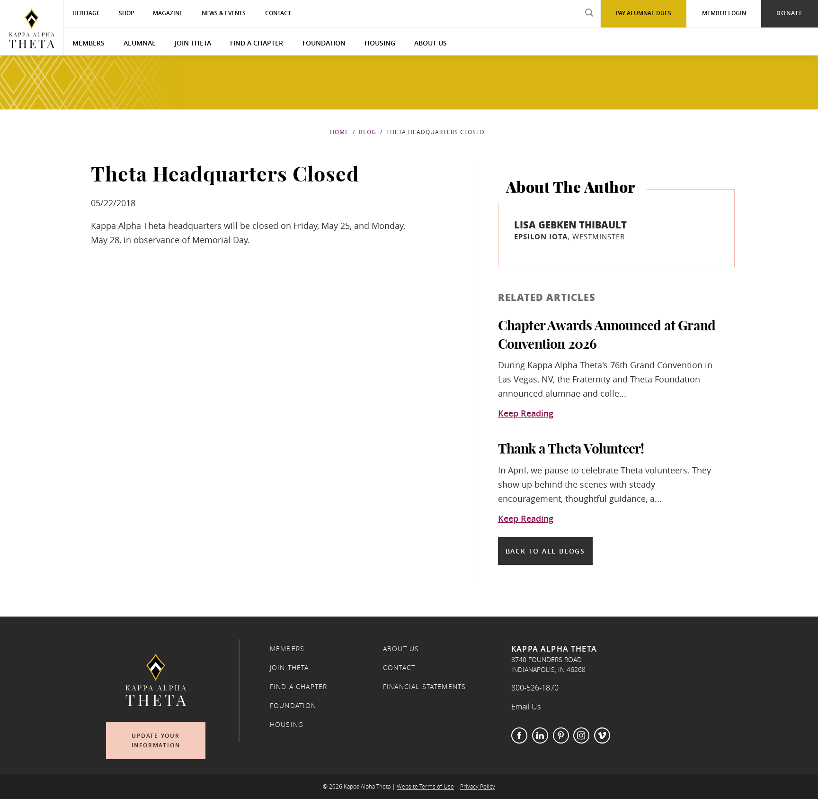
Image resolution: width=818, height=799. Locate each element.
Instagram (581, 735)
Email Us (526, 706)
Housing (380, 42)
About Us (430, 42)
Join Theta (193, 42)
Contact (399, 667)
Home (339, 132)
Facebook (519, 735)
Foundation (324, 42)
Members (88, 42)
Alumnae (140, 42)
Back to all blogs (545, 550)
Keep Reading (525, 413)
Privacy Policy (477, 786)
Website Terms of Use (425, 786)
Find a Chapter (256, 42)
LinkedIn (540, 735)
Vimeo (602, 735)
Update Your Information (156, 740)
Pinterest (561, 735)
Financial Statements (424, 686)
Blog (367, 132)
